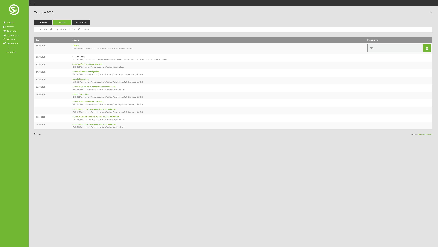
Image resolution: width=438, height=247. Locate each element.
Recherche (11, 39)
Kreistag (75, 45)
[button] (14, 31)
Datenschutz (11, 52)
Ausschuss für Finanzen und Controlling (87, 64)
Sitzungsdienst (425, 134)
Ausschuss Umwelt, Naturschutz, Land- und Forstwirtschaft (95, 117)
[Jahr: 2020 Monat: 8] (51, 29)
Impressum (11, 48)
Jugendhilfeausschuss (80, 79)
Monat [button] (42, 29)
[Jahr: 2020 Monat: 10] (79, 29)
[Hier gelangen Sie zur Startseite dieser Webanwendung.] (14, 10)
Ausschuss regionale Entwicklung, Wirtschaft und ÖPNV (94, 109)
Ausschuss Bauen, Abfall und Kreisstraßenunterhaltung (94, 87)
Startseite (10, 22)
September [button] (60, 29)
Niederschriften (81, 22)
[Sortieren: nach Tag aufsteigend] (40, 40)
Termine (62, 22)
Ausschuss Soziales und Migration (85, 72)
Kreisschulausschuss (80, 94)
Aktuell (86, 29)
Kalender (10, 27)
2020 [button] (71, 29)
